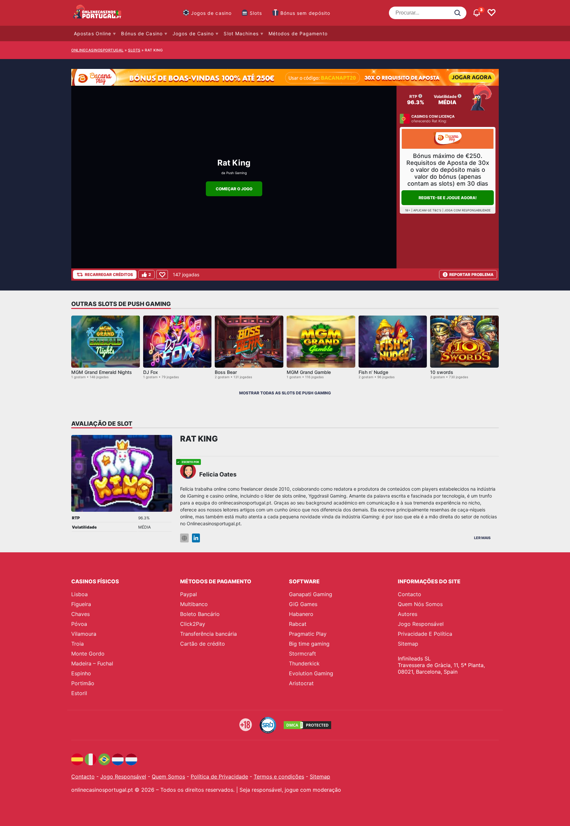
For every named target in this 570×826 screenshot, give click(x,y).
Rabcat (297, 624)
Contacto (409, 594)
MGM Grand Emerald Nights (101, 372)
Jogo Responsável (421, 624)
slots (134, 50)
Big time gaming (309, 643)
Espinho (81, 673)
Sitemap (408, 643)
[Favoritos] (491, 13)
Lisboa (79, 594)
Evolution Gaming (311, 673)
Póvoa (79, 624)
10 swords (441, 372)
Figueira (81, 604)
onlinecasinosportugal (97, 50)
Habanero (301, 614)
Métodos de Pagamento (298, 33)
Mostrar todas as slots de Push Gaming (285, 392)
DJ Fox (150, 372)
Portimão (82, 683)
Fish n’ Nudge (373, 372)
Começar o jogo (234, 188)
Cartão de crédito (202, 643)
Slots (256, 13)
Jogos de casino (211, 13)
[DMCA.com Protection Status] (307, 725)
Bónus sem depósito (305, 13)
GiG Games (303, 604)
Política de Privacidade (219, 776)
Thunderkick (304, 663)
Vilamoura (83, 633)
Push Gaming (236, 173)
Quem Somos (168, 776)
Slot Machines (241, 33)
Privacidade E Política (425, 633)
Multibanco (194, 604)
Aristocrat (301, 683)
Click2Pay (192, 624)
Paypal (188, 594)
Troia (77, 643)
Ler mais (482, 537)
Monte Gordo (88, 653)
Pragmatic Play (308, 633)
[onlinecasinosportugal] (97, 13)
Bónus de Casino (142, 33)
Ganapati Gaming (310, 594)
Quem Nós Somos (420, 604)
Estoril (79, 693)
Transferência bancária (208, 633)
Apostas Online (92, 33)
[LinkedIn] (196, 538)
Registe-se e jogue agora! (448, 197)
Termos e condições (279, 776)
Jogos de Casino (193, 33)
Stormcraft (302, 653)
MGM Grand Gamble (309, 372)
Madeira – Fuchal (92, 663)
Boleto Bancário (200, 614)
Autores (407, 614)
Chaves (80, 614)
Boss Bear (226, 372)
